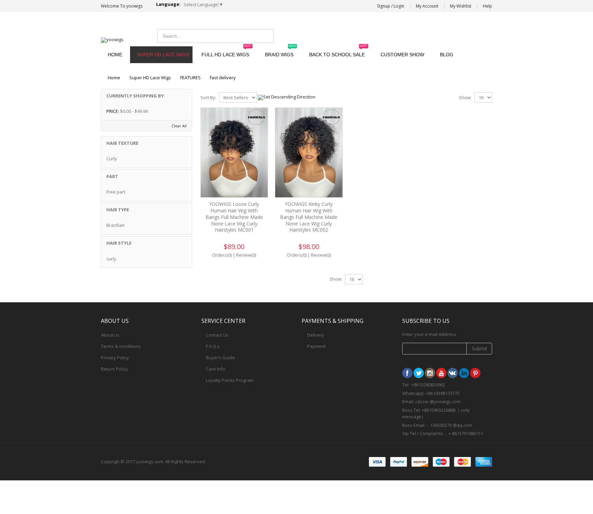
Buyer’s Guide (220, 357)
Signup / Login (390, 6)
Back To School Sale (338, 51)
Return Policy (114, 369)
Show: (465, 97)
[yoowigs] (112, 40)
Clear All (179, 125)
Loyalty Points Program (230, 380)
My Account (427, 6)
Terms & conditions (121, 346)
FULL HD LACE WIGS (226, 51)
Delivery (315, 335)
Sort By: (208, 97)
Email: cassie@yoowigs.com (436, 35)
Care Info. (216, 369)
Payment (316, 346)
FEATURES (190, 77)
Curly (111, 158)
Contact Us (217, 335)
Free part (115, 192)
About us (110, 335)
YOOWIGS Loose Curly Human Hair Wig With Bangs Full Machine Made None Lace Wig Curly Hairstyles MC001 (234, 217)
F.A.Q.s (213, 346)
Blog (446, 54)
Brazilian (115, 225)
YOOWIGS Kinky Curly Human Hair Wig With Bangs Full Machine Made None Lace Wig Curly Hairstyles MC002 (308, 217)
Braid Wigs (280, 51)
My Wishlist (460, 6)
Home (114, 77)
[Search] (267, 36)
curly (111, 259)
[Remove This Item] (183, 112)
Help (487, 6)
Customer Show (402, 54)
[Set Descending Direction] (286, 97)
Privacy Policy (115, 357)
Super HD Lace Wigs (163, 54)
